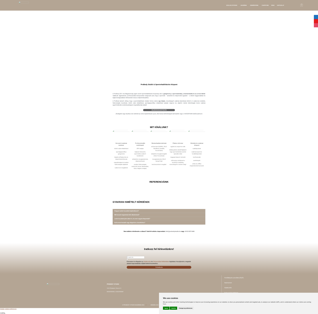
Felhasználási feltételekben (161, 261)
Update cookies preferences (8, 309)
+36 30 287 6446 (189, 231)
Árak (273, 5)
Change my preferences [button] (185, 308)
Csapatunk (265, 5)
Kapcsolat (280, 5)
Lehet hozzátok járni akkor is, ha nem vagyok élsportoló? (132, 218)
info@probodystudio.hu (173, 231)
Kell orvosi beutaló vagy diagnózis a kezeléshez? (129, 222)
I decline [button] (173, 308)
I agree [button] (166, 308)
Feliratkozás (159, 267)
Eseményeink (254, 5)
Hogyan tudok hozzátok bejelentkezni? (126, 211)
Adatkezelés (147, 261)
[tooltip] (316, 17)
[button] (232, 5)
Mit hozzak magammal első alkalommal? (126, 215)
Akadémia (244, 5)
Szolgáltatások (231, 5)
